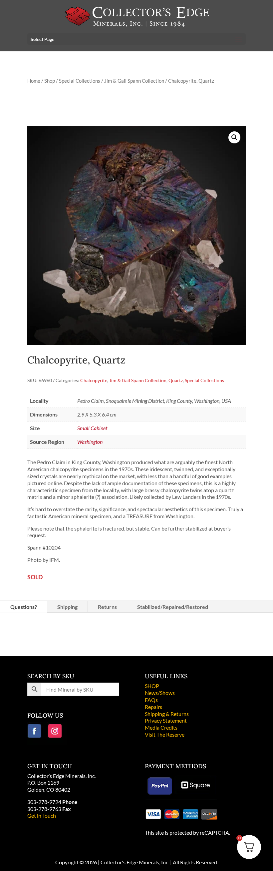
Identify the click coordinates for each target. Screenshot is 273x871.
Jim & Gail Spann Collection (134, 81)
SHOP (152, 686)
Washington (90, 442)
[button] (234, 137)
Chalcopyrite (93, 380)
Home (33, 81)
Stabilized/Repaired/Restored (172, 607)
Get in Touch (41, 815)
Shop (49, 81)
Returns (107, 607)
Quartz (175, 380)
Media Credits (161, 727)
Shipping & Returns (167, 714)
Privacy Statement (166, 720)
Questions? (23, 607)
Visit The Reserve (164, 734)
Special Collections (79, 81)
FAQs (151, 700)
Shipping (67, 607)
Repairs (153, 707)
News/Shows (160, 693)
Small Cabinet (92, 428)
